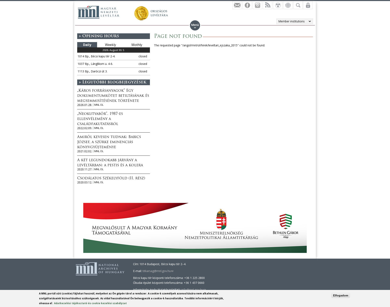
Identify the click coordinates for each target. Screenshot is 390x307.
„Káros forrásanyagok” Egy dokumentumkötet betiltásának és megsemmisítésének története (113, 96)
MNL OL (98, 104)
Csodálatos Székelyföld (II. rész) (111, 178)
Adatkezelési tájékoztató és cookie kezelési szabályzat (90, 303)
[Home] (98, 12)
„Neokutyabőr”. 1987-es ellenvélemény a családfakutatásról (100, 119)
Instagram (257, 5)
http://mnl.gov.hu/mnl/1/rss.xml (267, 5)
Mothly (136, 44)
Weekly (110, 44)
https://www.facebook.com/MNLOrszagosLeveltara (247, 5)
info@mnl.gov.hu (193, 290)
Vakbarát (277, 5)
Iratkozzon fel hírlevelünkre (237, 5)
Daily (87, 44)
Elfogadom (340, 295)
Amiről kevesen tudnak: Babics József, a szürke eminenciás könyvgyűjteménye (109, 142)
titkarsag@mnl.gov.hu (158, 271)
